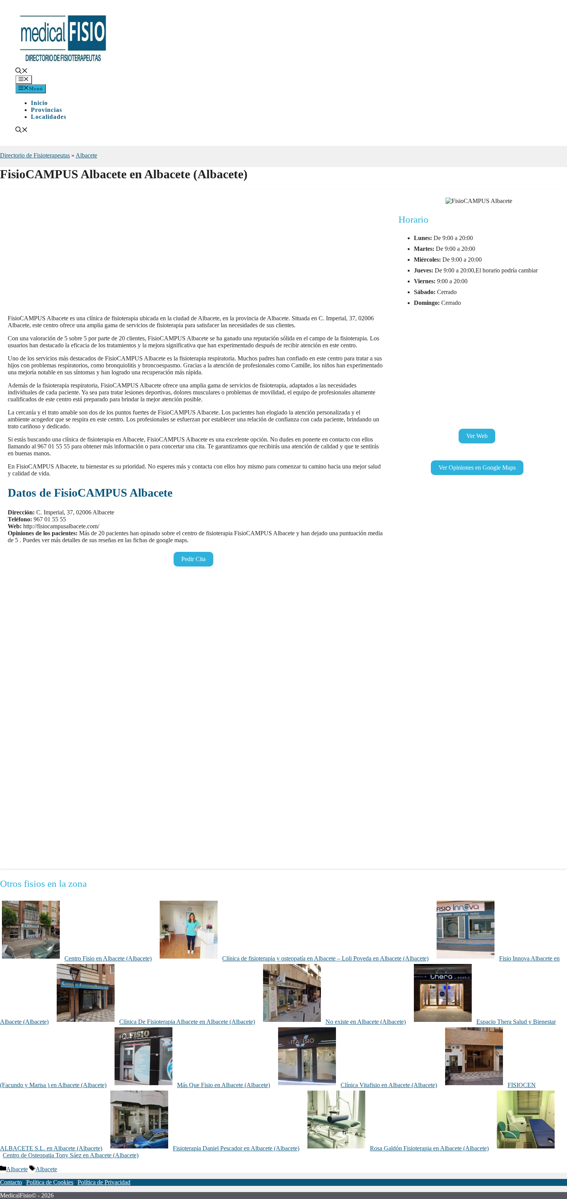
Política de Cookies (49, 1182)
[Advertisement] (195, 255)
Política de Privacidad (104, 1182)
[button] (21, 71)
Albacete (86, 155)
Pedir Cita (193, 559)
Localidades (48, 116)
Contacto (11, 1182)
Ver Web (477, 436)
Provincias (46, 110)
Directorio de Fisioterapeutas (35, 155)
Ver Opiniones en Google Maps (477, 467)
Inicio (39, 103)
